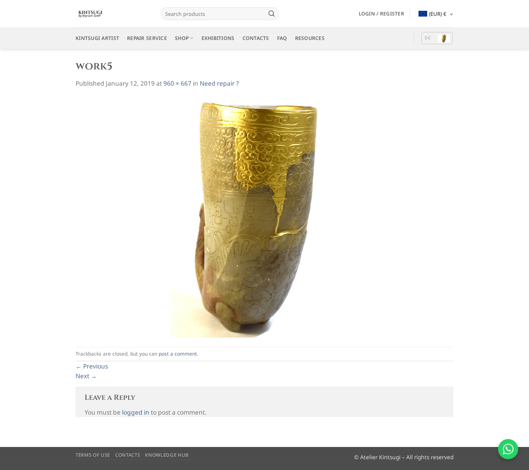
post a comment (178, 353)
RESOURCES (310, 38)
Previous (92, 366)
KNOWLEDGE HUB (167, 455)
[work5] (248, 217)
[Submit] (271, 13)
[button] (381, 13)
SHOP (182, 38)
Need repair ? (219, 83)
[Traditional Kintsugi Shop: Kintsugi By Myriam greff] (113, 13)
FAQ (282, 38)
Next (86, 376)
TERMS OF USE (93, 455)
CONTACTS (256, 38)
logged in (135, 412)
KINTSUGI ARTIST (97, 38)
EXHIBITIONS (218, 38)
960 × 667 (177, 83)
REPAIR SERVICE (147, 38)
